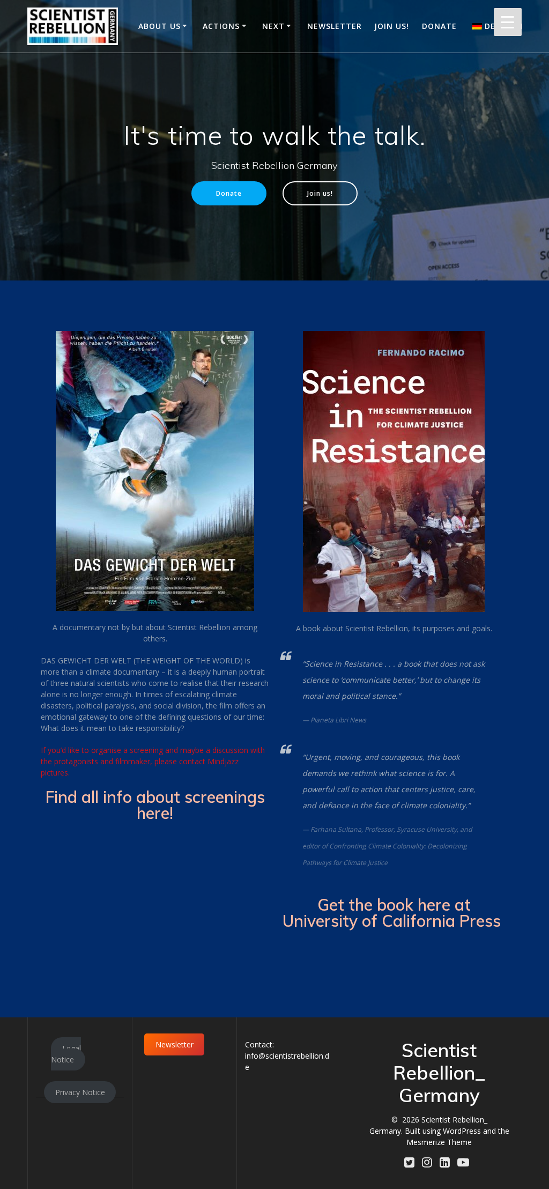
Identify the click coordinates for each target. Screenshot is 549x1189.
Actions (221, 26)
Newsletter (334, 26)
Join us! (391, 26)
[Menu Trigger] (508, 22)
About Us (159, 26)
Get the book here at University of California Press (394, 913)
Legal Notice (66, 1054)
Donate (439, 26)
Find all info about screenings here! (155, 805)
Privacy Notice (80, 1092)
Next (273, 26)
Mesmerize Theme (439, 1142)
